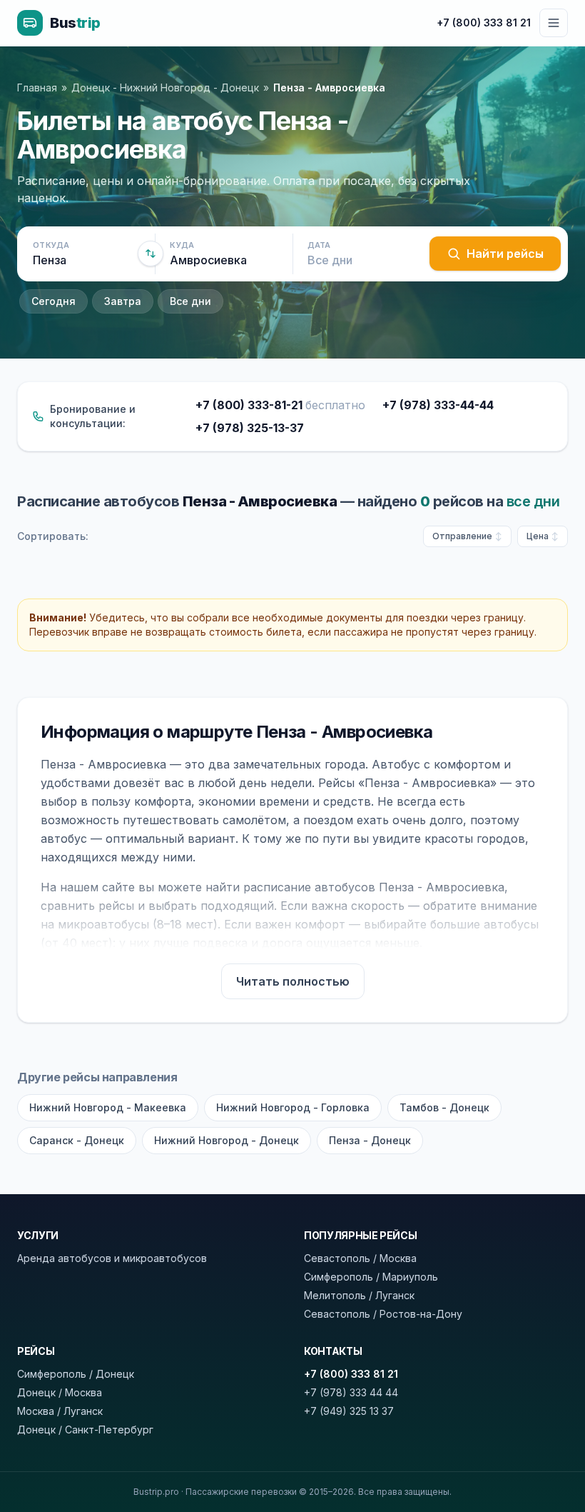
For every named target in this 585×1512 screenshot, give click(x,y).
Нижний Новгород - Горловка (293, 1107)
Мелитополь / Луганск (359, 1295)
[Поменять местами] (150, 253)
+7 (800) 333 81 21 (484, 22)
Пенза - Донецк (370, 1140)
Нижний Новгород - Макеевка (107, 1107)
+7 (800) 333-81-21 (280, 405)
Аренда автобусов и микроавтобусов (112, 1258)
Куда (182, 245)
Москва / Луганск (60, 1411)
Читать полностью (293, 981)
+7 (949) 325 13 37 (349, 1411)
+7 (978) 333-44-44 (438, 405)
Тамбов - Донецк (444, 1107)
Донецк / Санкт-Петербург (85, 1429)
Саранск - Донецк (76, 1140)
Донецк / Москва (59, 1392)
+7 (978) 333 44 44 (351, 1392)
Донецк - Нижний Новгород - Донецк (165, 87)
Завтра (122, 301)
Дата (319, 245)
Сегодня (53, 301)
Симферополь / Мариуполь (371, 1277)
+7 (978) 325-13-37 (249, 428)
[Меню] (553, 23)
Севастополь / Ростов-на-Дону (383, 1314)
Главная (37, 87)
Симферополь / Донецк (75, 1374)
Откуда (51, 245)
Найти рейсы (505, 253)
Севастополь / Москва (360, 1258)
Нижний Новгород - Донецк (226, 1140)
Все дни (190, 301)
